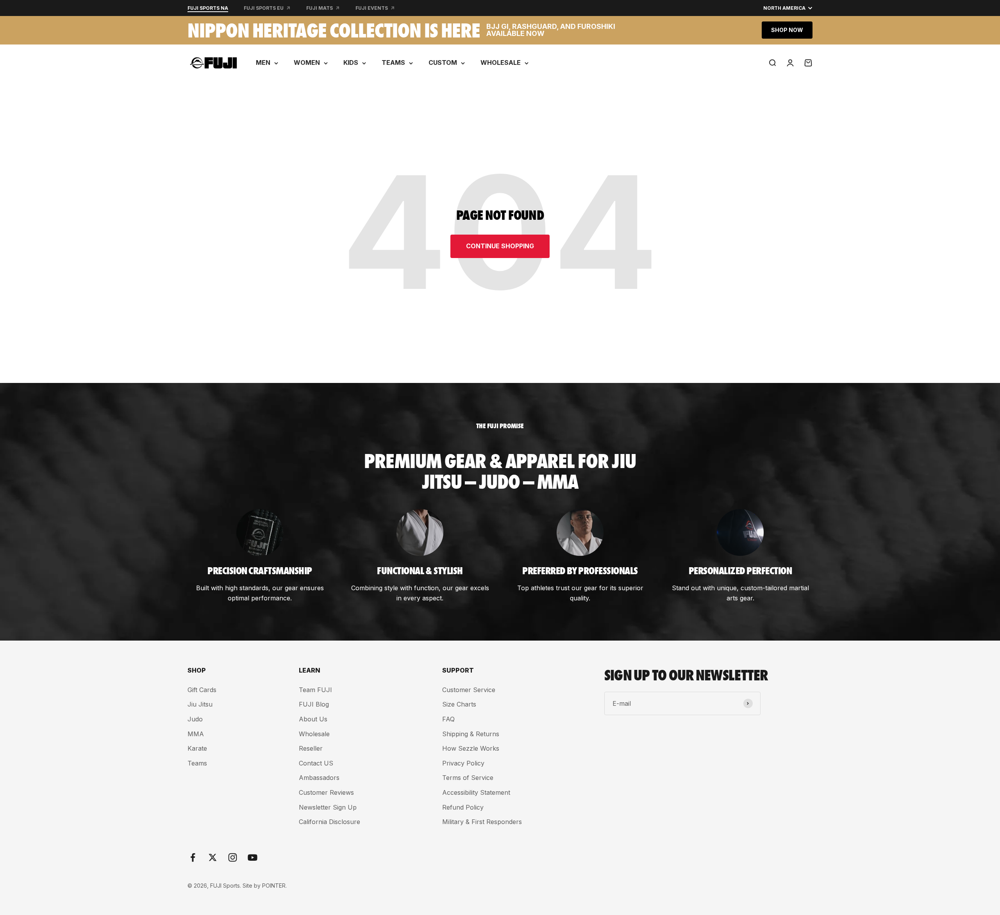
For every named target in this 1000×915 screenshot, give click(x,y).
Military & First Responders (482, 822)
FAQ (448, 719)
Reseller (311, 748)
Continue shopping (500, 246)
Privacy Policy (463, 763)
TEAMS (393, 62)
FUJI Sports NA (208, 8)
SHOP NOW (787, 30)
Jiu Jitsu (200, 704)
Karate (197, 748)
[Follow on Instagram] (232, 857)
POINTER (274, 885)
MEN (263, 62)
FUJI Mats (319, 8)
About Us (313, 719)
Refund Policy (463, 807)
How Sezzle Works (470, 748)
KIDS (350, 62)
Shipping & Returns (470, 734)
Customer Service (468, 690)
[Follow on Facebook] (193, 857)
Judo (195, 719)
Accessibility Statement (476, 792)
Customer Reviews (326, 792)
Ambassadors (319, 777)
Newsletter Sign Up (328, 807)
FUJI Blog (314, 704)
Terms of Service (467, 777)
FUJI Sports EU (264, 8)
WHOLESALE (500, 62)
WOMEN (307, 62)
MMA (196, 734)
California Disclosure (329, 822)
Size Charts (459, 704)
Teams (197, 763)
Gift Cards (202, 690)
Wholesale (314, 734)
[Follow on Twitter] (212, 857)
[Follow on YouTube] (252, 857)
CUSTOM (443, 62)
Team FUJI (315, 690)
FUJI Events (371, 8)
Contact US (316, 763)
